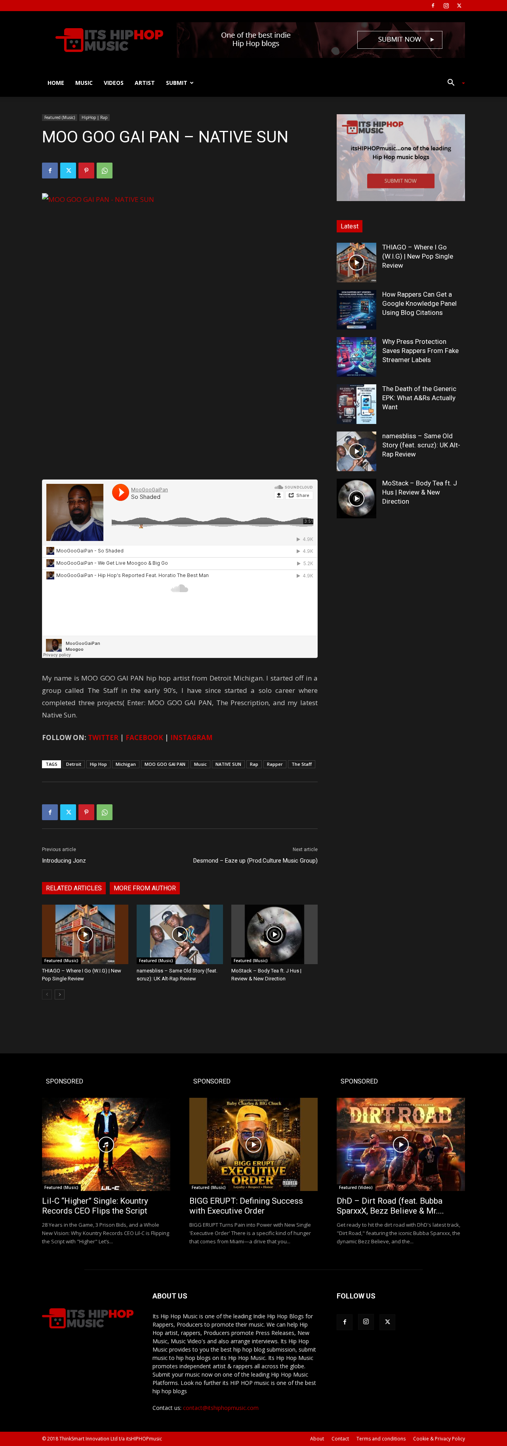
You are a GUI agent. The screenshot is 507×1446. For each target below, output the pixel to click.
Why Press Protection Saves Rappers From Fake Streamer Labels (420, 351)
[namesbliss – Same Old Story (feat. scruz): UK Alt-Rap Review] (180, 934)
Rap (254, 764)
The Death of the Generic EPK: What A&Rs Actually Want (419, 398)
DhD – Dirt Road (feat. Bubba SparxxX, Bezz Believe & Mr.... (390, 1206)
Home (56, 82)
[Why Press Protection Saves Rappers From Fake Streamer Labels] (356, 357)
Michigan (126, 764)
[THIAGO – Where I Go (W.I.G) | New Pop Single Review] (85, 934)
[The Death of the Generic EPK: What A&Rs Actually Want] (356, 404)
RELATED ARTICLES (74, 888)
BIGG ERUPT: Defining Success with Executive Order (246, 1206)
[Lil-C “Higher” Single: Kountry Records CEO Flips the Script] (106, 1144)
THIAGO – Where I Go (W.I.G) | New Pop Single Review (417, 256)
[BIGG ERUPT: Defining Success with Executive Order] (253, 1144)
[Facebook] (433, 5)
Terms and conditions (381, 1438)
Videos (114, 82)
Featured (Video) (356, 1187)
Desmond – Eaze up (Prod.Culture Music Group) (255, 860)
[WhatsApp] (104, 170)
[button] (453, 83)
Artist (145, 82)
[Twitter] (459, 5)
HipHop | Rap (94, 117)
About (317, 1438)
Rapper (275, 764)
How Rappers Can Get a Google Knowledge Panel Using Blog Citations (419, 303)
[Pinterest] (86, 170)
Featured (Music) (59, 117)
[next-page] (60, 994)
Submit (176, 82)
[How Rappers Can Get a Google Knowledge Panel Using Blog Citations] (356, 310)
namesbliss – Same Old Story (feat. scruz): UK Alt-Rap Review (421, 445)
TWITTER (103, 737)
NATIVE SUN (228, 764)
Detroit (73, 764)
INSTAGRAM (191, 737)
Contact (340, 1438)
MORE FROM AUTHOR (145, 888)
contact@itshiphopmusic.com (221, 1407)
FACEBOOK (144, 737)
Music (84, 82)
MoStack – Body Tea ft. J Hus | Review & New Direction (419, 492)
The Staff (302, 764)
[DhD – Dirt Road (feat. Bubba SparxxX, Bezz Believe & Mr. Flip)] (401, 1144)
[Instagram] (446, 5)
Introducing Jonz (64, 860)
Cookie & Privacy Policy (439, 1438)
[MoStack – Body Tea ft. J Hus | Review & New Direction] (274, 934)
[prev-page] (47, 994)
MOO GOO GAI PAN (165, 764)
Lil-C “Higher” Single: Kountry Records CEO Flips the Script (95, 1206)
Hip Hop (98, 764)
